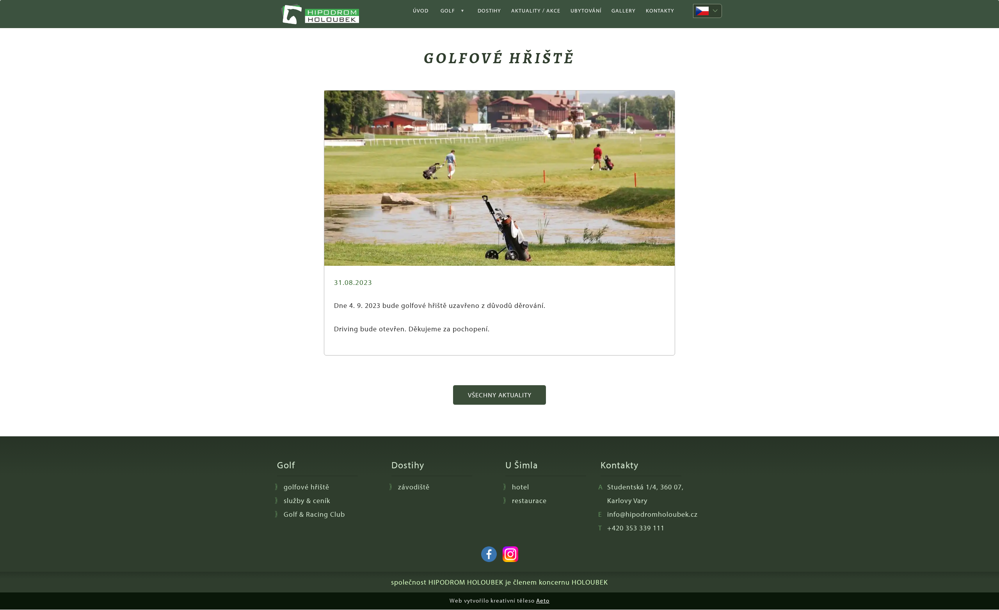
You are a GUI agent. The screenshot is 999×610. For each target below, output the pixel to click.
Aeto (542, 600)
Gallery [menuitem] (623, 10)
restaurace (529, 500)
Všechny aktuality (499, 395)
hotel (520, 486)
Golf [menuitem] (444, 14)
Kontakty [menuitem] (660, 10)
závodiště (414, 486)
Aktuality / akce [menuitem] (535, 10)
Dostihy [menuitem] (489, 10)
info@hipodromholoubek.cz (652, 514)
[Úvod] (323, 14)
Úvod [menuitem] (420, 10)
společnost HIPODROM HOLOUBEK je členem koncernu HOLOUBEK (499, 582)
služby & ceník (307, 500)
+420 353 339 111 (636, 527)
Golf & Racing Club (314, 514)
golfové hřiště (306, 486)
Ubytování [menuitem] (586, 10)
